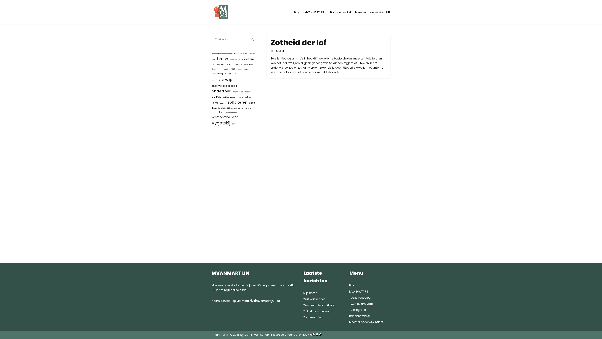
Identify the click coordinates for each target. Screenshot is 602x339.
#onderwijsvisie (240, 54)
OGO (234, 74)
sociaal (223, 103)
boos (214, 59)
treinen (248, 108)
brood (222, 58)
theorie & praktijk (219, 108)
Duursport (216, 64)
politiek (226, 97)
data (241, 59)
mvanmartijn (221, 335)
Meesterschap (217, 74)
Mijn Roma (310, 293)
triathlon (217, 112)
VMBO (235, 117)
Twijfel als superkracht (318, 311)
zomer (234, 124)
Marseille (226, 69)
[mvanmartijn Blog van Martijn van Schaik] (221, 12)
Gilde (246, 64)
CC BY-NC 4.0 (303, 335)
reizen (232, 97)
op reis (216, 97)
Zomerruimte (312, 317)
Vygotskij (221, 123)
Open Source (238, 92)
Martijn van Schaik (256, 335)
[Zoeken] (252, 39)
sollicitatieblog (361, 298)
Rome (215, 102)
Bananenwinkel (340, 12)
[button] (325, 12)
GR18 (251, 64)
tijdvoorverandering (235, 108)
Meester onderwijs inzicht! (372, 12)
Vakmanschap (231, 113)
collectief (233, 59)
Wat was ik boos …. (315, 299)
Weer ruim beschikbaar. (319, 305)
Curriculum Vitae (362, 304)
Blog (297, 12)
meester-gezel (242, 69)
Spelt (252, 102)
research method (244, 97)
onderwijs (223, 79)
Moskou (228, 74)
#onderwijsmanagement (222, 54)
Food (231, 64)
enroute (224, 64)
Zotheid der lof (298, 42)
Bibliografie (358, 310)
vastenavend (221, 117)
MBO (233, 69)
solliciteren (238, 102)
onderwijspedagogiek (224, 85)
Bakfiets (252, 54)
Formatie (238, 64)
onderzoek (221, 91)
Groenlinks (216, 69)
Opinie (247, 92)
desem (249, 59)
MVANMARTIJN (358, 291)
